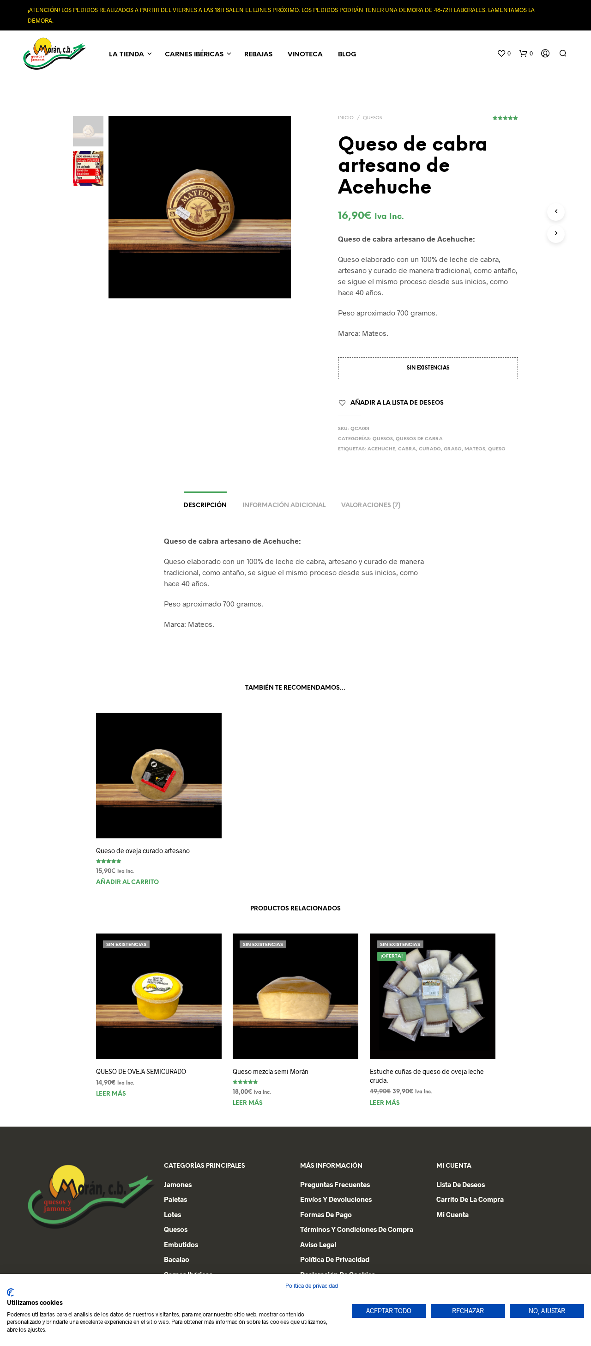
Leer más (111, 1094)
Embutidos (181, 1244)
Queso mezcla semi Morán (270, 1071)
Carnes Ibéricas (194, 54)
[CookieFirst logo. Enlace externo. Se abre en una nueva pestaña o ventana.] (10, 1292)
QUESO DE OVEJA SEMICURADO (141, 1071)
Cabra (407, 449)
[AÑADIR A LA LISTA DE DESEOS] (158, 821)
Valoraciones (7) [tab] (370, 506)
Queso (497, 449)
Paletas (175, 1199)
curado (430, 449)
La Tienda (126, 54)
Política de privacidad (334, 1259)
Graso (453, 449)
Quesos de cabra (419, 439)
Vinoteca (305, 54)
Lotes (172, 1214)
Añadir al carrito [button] (127, 882)
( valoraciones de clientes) (505, 121)
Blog (347, 54)
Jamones (178, 1184)
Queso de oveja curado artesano (143, 851)
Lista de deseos (460, 1184)
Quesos (372, 118)
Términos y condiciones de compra (356, 1229)
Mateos (474, 449)
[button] (504, 53)
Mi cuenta (452, 1214)
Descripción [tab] (205, 506)
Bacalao (176, 1259)
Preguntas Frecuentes (335, 1184)
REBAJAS (258, 54)
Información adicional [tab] (284, 506)
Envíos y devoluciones (336, 1199)
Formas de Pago (326, 1214)
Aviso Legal (318, 1244)
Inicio (346, 118)
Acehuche (381, 449)
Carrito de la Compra (470, 1199)
